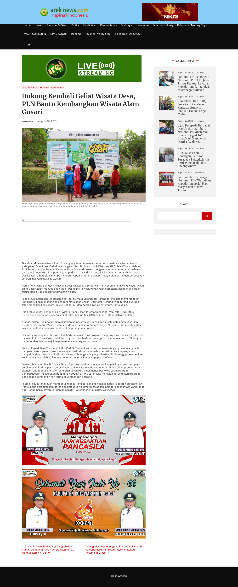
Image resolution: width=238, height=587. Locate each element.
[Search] (207, 216)
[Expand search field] (28, 45)
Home (27, 25)
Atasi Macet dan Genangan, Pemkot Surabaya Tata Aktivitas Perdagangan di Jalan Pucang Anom (193, 159)
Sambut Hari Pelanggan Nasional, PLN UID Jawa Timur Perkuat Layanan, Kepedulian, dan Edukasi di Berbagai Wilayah (194, 83)
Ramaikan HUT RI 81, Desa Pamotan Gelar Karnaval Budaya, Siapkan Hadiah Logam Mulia (193, 108)
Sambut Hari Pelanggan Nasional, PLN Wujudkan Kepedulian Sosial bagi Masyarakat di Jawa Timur (194, 184)
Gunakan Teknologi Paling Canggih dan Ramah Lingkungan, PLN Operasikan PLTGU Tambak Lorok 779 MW (48, 549)
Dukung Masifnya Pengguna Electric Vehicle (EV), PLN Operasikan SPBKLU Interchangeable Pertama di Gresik (114, 549)
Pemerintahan (57, 87)
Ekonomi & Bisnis (30, 87)
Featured (44, 87)
